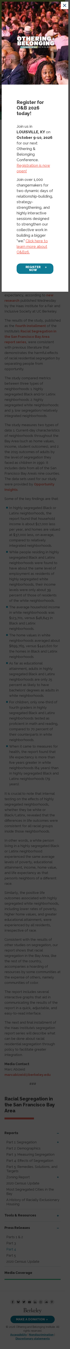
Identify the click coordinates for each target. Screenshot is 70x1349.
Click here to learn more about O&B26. (32, 246)
